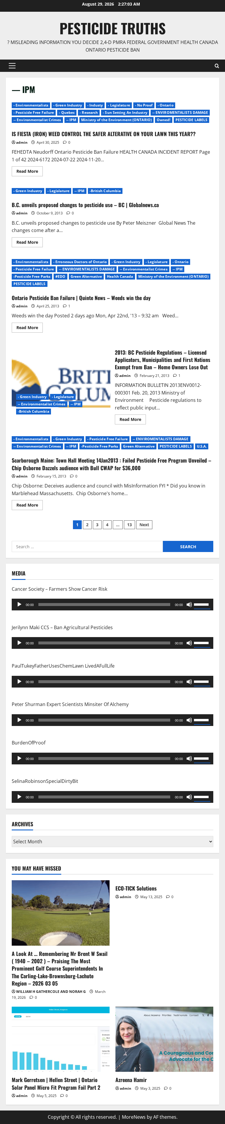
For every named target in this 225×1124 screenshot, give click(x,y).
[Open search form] (217, 66)
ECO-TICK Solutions (136, 888)
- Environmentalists (30, 105)
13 (129, 524)
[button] (12, 66)
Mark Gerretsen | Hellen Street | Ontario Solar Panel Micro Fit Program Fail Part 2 (56, 1083)
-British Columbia (105, 190)
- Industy (95, 105)
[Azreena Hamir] (164, 1039)
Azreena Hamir (131, 1080)
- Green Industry (67, 105)
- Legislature (119, 105)
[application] (112, 604)
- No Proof (144, 105)
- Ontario (165, 105)
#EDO (60, 276)
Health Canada (120, 276)
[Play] (19, 604)
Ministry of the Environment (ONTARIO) (116, 119)
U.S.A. (202, 446)
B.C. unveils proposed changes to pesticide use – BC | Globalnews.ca (85, 205)
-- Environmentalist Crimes (37, 119)
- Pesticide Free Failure (33, 112)
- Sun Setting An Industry (125, 112)
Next (144, 524)
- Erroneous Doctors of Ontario (80, 261)
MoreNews (134, 1117)
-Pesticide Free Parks (31, 276)
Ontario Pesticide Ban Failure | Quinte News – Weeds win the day (81, 298)
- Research (89, 112)
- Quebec (67, 112)
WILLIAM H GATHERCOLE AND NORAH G (51, 991)
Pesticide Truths (112, 28)
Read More (29, 172)
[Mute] (189, 604)
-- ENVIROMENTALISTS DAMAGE (180, 112)
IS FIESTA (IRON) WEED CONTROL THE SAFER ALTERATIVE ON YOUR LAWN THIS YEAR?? (104, 134)
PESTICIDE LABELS (191, 119)
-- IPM (71, 119)
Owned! (164, 119)
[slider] (202, 604)
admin (22, 142)
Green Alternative (86, 276)
